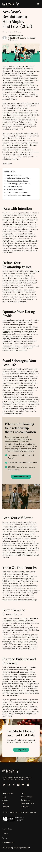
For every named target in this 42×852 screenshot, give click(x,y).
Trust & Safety (7, 829)
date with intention (29, 227)
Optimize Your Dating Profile (17, 181)
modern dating (12, 145)
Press (23, 794)
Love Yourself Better (14, 186)
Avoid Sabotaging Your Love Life (18, 184)
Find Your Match (21, 477)
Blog (4, 803)
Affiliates (24, 807)
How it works (7, 794)
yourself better (12, 413)
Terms (4, 838)
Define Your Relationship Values (18, 178)
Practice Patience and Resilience (19, 195)
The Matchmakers (15, 36)
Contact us (25, 800)
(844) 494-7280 (27, 803)
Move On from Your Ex (15, 189)
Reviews (5, 807)
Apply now (21, 750)
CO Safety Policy (8, 842)
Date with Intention (14, 175)
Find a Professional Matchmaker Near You (19, 812)
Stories (5, 800)
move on (17, 595)
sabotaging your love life (24, 399)
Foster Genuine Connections (17, 192)
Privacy (5, 833)
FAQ (4, 797)
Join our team (26, 797)
